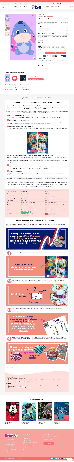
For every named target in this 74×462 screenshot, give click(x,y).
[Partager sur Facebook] (38, 65)
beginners (43, 63)
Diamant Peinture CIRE (10, 87)
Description (25, 97)
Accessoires (25, 6)
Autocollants (47, 6)
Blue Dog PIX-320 (57, 422)
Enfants (57, 60)
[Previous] (12, 37)
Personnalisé (16, 7)
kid (58, 63)
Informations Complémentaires (36, 97)
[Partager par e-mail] (44, 65)
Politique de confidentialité (27, 440)
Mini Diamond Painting (55, 6)
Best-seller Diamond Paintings (47, 60)
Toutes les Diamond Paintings (46, 62)
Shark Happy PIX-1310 (26, 422)
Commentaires (48, 97)
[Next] (34, 37)
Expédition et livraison (27, 444)
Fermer (1, 1)
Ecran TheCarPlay (26, 447)
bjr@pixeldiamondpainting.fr (20, 3)
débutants (50, 63)
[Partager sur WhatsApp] (46, 65)
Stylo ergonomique (10, 89)
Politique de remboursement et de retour (30, 442)
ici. (17, 184)
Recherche (25, 436)
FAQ (23, 449)
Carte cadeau (47, 7)
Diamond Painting (17, 6)
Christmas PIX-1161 (41, 422)
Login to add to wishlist (43, 68)
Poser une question (41, 58)
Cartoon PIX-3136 (8, 422)
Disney (54, 60)
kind (61, 63)
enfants (56, 63)
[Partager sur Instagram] (7, 452)
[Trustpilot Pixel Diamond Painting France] (27, 213)
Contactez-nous (26, 438)
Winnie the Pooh (55, 62)
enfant (53, 63)
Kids (59, 63)
